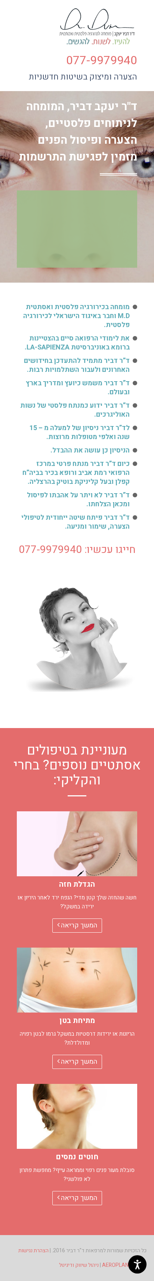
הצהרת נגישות (33, 1250)
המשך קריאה (78, 925)
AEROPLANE (117, 1265)
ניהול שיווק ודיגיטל (79, 1265)
